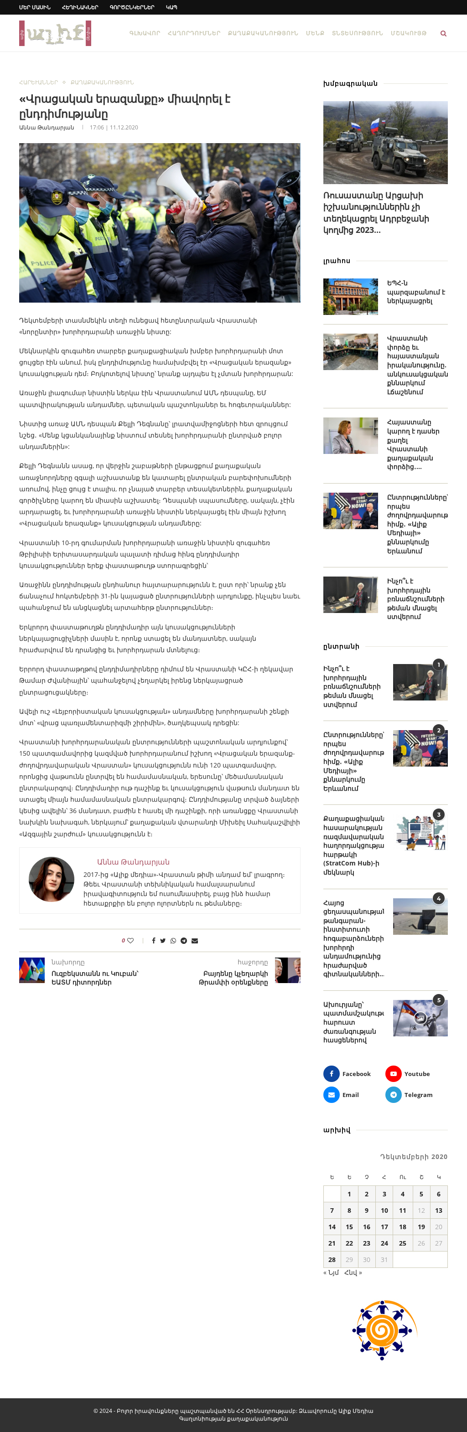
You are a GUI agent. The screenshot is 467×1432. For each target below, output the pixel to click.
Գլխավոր (145, 33)
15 (349, 1226)
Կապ (171, 7)
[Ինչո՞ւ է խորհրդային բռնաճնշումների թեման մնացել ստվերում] (350, 595)
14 (332, 1226)
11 (402, 1210)
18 (402, 1226)
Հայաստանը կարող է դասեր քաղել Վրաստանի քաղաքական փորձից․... (413, 444)
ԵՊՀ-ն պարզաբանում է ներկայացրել (416, 291)
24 (384, 1243)
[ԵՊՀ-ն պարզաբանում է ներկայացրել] (350, 296)
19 (421, 1226)
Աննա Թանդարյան (46, 127)
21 (332, 1243)
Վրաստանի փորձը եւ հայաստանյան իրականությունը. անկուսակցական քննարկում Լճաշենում (417, 365)
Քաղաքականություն (263, 33)
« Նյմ (331, 1272)
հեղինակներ (80, 7)
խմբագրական (350, 83)
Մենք (315, 33)
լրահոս (337, 260)
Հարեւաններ (38, 82)
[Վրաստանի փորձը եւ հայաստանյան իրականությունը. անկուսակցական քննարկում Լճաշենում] (350, 352)
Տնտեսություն (358, 33)
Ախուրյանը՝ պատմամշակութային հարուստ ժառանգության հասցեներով (353, 1022)
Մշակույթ (409, 33)
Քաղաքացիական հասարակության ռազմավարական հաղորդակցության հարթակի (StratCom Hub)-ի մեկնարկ (353, 845)
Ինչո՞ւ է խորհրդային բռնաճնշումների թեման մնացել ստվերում (416, 599)
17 (384, 1226)
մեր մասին (35, 7)
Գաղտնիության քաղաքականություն (233, 1418)
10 (384, 1210)
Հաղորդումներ (194, 33)
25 (402, 1243)
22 (349, 1243)
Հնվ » (353, 1272)
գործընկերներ (132, 7)
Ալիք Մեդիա (356, 1411)
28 (332, 1259)
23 (366, 1243)
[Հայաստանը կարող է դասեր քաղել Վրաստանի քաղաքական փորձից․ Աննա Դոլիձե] (350, 435)
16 (366, 1226)
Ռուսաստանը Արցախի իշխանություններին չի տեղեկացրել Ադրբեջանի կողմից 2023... (376, 212)
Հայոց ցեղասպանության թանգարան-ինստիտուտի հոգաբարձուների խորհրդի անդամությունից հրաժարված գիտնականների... (353, 938)
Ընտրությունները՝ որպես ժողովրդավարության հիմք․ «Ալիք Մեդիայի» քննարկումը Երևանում (417, 524)
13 (438, 1210)
